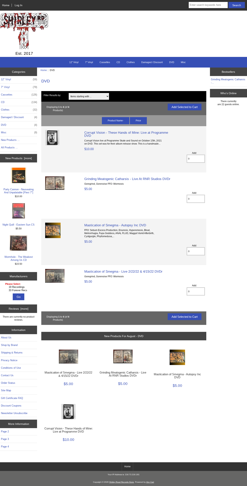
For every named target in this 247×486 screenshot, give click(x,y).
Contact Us (7, 375)
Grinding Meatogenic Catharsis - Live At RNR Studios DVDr (127, 179)
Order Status (8, 382)
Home (5, 5)
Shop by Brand (9, 345)
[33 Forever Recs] (19, 290)
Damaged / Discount (152, 62)
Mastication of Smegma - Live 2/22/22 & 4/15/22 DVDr (123, 271)
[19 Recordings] (19, 287)
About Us (6, 337)
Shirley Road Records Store (121, 482)
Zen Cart (150, 482)
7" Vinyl (89, 62)
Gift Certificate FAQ (12, 398)
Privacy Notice (9, 360)
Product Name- (116, 120)
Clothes (131, 62)
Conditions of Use (11, 367)
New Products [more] (18, 158)
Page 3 (5, 439)
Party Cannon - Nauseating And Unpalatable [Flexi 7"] (18, 191)
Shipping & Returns (12, 352)
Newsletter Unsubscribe (14, 413)
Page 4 (5, 446)
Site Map (6, 390)
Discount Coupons (11, 405)
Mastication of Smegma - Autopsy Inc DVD (115, 225)
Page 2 (5, 431)
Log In (18, 5)
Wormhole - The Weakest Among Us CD (18, 258)
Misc (183, 62)
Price (138, 120)
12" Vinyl (74, 62)
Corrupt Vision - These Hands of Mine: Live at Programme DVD (126, 134)
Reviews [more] (18, 308)
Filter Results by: (52, 95)
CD (118, 62)
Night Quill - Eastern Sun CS (19, 224)
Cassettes (105, 62)
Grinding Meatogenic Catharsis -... (228, 81)
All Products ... (9, 147)
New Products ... (10, 140)
